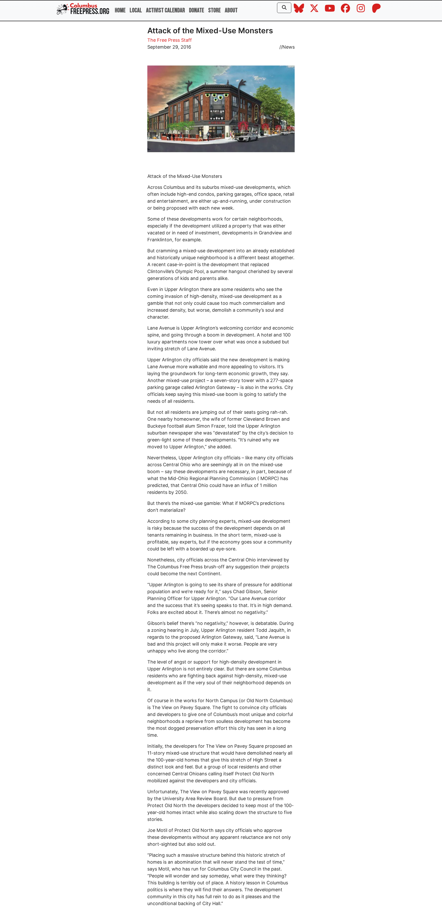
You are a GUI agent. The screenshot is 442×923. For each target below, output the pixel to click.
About (231, 10)
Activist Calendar (165, 10)
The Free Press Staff (169, 40)
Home (120, 10)
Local (136, 10)
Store (214, 10)
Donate (196, 10)
